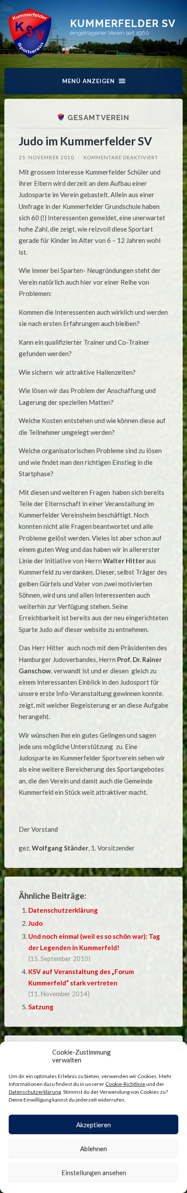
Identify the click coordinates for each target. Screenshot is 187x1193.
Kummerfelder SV (123, 23)
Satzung (40, 1007)
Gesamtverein (98, 117)
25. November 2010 (46, 157)
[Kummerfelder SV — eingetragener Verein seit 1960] (30, 33)
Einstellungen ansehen (93, 1172)
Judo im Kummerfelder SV (85, 141)
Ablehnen (93, 1149)
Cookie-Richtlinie (125, 1084)
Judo (35, 923)
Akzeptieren (93, 1125)
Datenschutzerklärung (35, 1092)
